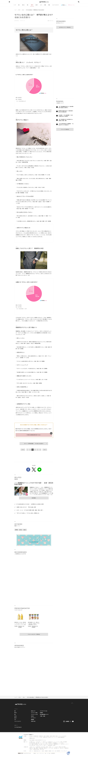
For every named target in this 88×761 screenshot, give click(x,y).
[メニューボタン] (9, 2)
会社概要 (35, 753)
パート (34, 737)
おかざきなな (16, 20)
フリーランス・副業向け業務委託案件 (59, 737)
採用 (45, 753)
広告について (33, 710)
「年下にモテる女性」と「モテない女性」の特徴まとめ (27, 513)
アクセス (38, 753)
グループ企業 (48, 753)
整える (23, 4)
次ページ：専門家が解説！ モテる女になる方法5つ (33, 443)
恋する (32, 4)
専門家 (16, 529)
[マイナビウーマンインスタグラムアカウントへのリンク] (64, 721)
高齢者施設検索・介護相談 (51, 745)
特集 (49, 4)
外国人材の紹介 (42, 749)
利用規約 (41, 712)
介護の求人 (31, 749)
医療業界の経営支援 (36, 749)
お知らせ (32, 716)
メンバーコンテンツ (55, 4)
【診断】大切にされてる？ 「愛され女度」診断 (26, 507)
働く (19, 4)
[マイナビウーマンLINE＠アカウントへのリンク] (67, 721)
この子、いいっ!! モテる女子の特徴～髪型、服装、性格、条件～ (29, 510)
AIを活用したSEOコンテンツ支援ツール (41, 745)
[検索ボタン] (79, 2)
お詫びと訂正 (33, 721)
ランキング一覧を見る (65, 129)
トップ (15, 4)
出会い (25, 529)
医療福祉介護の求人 (32, 738)
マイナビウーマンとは (43, 710)
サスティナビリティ (42, 753)
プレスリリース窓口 (34, 712)
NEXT (45, 449)
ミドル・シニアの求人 (39, 737)
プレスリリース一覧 (34, 714)
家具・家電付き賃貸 (32, 745)
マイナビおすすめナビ (18, 727)
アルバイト (31, 737)
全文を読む (34, 498)
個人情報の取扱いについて (44, 714)
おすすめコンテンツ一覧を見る (65, 27)
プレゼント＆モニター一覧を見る (34, 634)
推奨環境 (32, 719)
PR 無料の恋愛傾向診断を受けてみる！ (34, 434)
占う (41, 4)
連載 (45, 4)
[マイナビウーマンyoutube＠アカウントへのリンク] (73, 721)
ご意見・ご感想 (42, 716)
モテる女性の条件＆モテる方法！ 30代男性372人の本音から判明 (29, 504)
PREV (23, 449)
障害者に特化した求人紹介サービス (48, 737)
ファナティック (22, 20)
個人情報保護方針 (53, 753)
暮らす (37, 4)
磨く (27, 4)
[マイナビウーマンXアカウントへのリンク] (70, 721)
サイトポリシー (33, 717)
